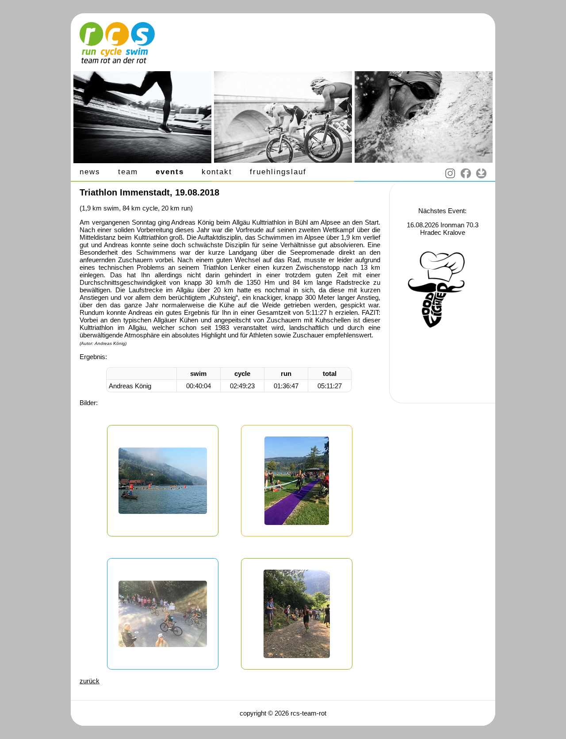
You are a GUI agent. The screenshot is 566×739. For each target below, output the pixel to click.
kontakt (217, 172)
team (128, 172)
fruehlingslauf (278, 172)
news (90, 172)
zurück (89, 681)
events (170, 172)
